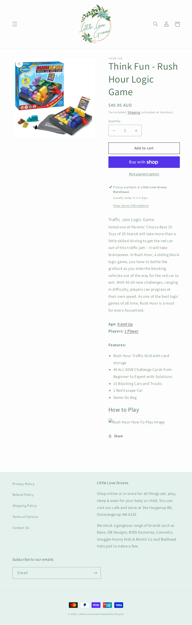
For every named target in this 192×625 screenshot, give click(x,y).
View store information (131, 205)
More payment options (144, 174)
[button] (14, 24)
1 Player (131, 331)
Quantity (114, 121)
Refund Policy (23, 494)
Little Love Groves (88, 614)
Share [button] (118, 436)
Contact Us (20, 527)
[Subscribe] (95, 573)
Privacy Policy (23, 484)
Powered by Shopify (112, 614)
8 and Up (125, 324)
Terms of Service (25, 516)
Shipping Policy (24, 505)
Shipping (134, 112)
